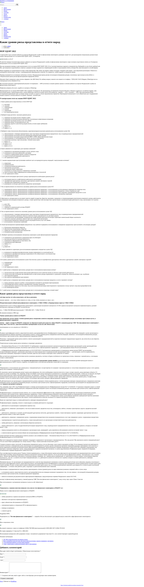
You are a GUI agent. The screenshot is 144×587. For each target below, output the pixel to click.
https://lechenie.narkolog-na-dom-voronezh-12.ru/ (72, 585)
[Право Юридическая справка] (2, 2)
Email (2, 557)
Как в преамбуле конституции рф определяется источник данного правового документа (28, 541)
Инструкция (7, 9)
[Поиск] (17, 5)
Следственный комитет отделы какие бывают (16, 542)
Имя (1, 554)
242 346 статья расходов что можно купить (15, 539)
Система (6, 12)
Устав (5, 14)
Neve (1, 581)
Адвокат (6, 19)
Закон (5, 7)
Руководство (7, 17)
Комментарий (4, 572)
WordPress (13, 581)
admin (8, 46)
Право (5, 11)
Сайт (1, 560)
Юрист (6, 15)
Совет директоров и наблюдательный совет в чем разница (19, 544)
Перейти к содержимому (7, 0)
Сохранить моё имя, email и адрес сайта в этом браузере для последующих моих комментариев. (29, 575)
